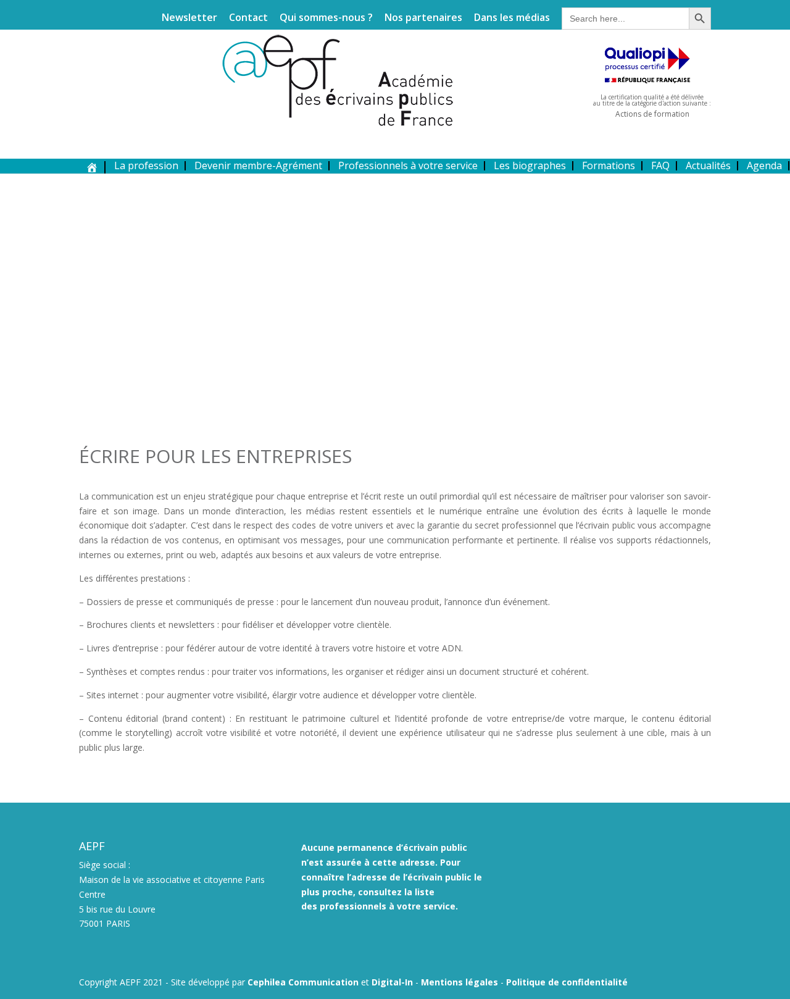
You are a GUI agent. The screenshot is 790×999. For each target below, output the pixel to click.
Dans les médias (512, 18)
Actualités (708, 165)
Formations (608, 165)
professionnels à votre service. (389, 906)
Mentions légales (459, 982)
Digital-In (392, 982)
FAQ (660, 165)
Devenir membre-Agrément (258, 165)
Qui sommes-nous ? (326, 18)
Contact (248, 18)
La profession (146, 165)
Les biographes (530, 165)
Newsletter (189, 18)
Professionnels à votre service (408, 165)
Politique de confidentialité (567, 982)
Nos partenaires (423, 18)
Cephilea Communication (303, 982)
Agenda (764, 165)
